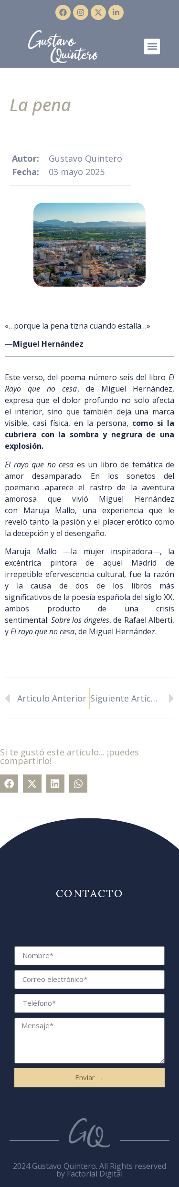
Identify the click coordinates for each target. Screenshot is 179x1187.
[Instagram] (80, 12)
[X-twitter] (98, 12)
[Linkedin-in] (116, 12)
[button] (152, 46)
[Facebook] (63, 12)
